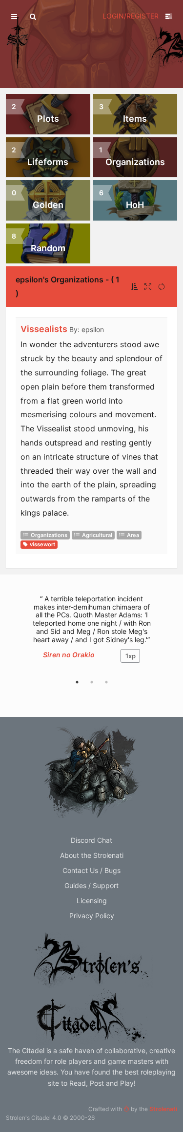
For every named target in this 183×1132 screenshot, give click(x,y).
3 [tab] (106, 682)
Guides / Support (91, 885)
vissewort (42, 544)
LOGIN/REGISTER (130, 16)
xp (130, 656)
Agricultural (97, 535)
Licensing (92, 900)
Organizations (49, 535)
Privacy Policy (91, 915)
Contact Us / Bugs (91, 870)
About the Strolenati (91, 855)
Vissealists (43, 329)
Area (133, 535)
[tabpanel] (91, 633)
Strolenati (163, 1109)
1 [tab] (77, 682)
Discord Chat (91, 840)
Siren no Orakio (69, 654)
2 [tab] (92, 682)
